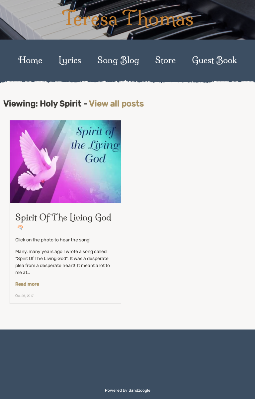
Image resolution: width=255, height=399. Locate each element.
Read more (27, 284)
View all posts (116, 103)
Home (30, 60)
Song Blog (118, 60)
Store (165, 60)
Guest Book (214, 60)
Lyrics (69, 60)
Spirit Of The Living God (63, 217)
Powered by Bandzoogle (127, 390)
